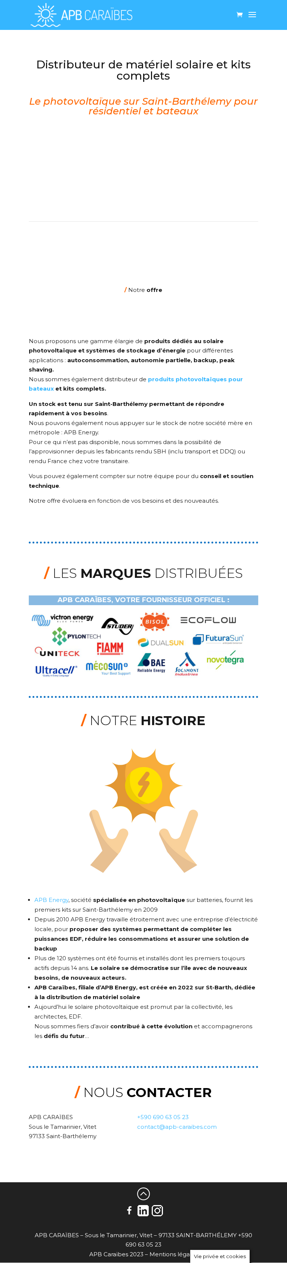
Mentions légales (173, 1254)
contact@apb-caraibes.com (177, 1126)
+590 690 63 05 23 (163, 1117)
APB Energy (51, 899)
